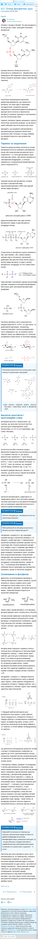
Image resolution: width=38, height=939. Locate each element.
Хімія (19, 4)
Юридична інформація (8, 926)
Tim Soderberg (10, 19)
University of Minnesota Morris (14, 21)
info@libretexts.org (12, 930)
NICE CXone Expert (30, 909)
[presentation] (10, 155)
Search (2, 936)
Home (9, 4)
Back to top (4, 886)
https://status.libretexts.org (21, 931)
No (11, 902)
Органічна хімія (31, 4)
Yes (5, 902)
